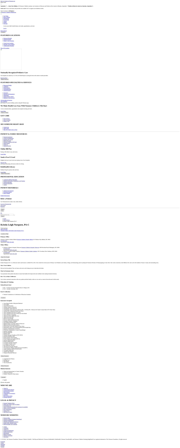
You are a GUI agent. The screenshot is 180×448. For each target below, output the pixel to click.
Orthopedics (6, 95)
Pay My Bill (6, 19)
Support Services (7, 145)
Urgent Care (6, 127)
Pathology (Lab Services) (9, 98)
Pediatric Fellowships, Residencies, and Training (14, 181)
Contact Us (5, 429)
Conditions (5, 428)
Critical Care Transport (8, 190)
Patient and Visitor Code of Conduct (11, 404)
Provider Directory (7, 397)
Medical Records (7, 140)
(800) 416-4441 (10, 242)
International (6, 18)
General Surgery (7, 90)
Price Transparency (7, 409)
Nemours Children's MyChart (10, 142)
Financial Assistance (7, 137)
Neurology (5, 92)
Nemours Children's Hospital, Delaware (30, 247)
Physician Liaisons (7, 192)
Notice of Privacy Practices (9, 408)
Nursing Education (7, 182)
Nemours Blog (6, 418)
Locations (5, 394)
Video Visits (6, 128)
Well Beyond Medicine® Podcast (10, 421)
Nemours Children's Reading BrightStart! (12, 419)
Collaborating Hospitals (8, 45)
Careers (5, 21)
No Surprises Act (7, 405)
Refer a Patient (6, 17)
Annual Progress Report (8, 389)
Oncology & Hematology (9, 94)
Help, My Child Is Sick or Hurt (10, 129)
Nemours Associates (7, 435)
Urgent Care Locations (8, 43)
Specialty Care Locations (8, 44)
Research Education (7, 183)
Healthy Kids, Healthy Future (10, 423)
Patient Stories (6, 143)
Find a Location (6, 120)
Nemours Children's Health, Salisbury (28, 251)
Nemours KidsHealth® (8, 420)
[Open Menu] (1, 212)
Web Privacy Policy (7, 412)
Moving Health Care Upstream (10, 424)
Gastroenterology (7, 89)
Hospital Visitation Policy (9, 403)
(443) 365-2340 (13, 253)
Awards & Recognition (8, 390)
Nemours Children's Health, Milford (25, 239)
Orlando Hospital (7, 39)
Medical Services (7, 434)
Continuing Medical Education (10, 179)
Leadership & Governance (9, 393)
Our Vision (5, 16)
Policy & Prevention (7, 396)
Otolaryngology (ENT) (8, 96)
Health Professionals (7, 431)
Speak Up (5, 144)
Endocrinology (6, 88)
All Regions (11, 11)
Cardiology (5, 86)
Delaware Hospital (7, 38)
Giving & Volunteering (8, 138)
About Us (5, 388)
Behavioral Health (7, 85)
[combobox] (7, 215)
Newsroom (5, 437)
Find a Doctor (6, 118)
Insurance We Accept (8, 139)
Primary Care (6, 121)
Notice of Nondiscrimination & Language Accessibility (15, 407)
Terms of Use (6, 410)
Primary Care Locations (8, 40)
